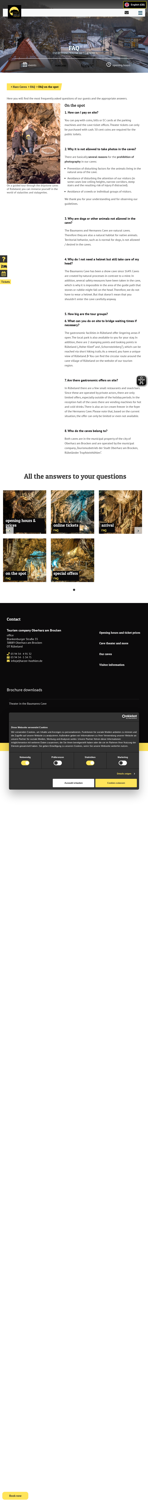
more (59, 528)
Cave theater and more (113, 643)
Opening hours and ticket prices (119, 632)
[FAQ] (3, 259)
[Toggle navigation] (140, 13)
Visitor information (111, 665)
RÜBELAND (74, 66)
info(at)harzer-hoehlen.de (26, 661)
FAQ (32, 87)
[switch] (58, 763)
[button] (10, 531)
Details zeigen (124, 773)
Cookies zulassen (116, 783)
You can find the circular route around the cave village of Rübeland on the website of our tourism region (103, 360)
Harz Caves (20, 87)
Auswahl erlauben (73, 783)
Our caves (105, 654)
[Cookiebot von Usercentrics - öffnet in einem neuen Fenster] (124, 717)
